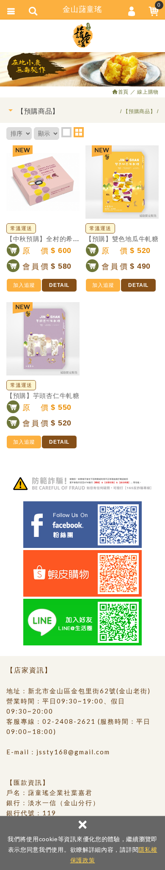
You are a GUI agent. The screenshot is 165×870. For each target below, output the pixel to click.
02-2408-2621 (69, 721)
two (79, 132)
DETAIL (59, 285)
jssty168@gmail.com (73, 752)
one (66, 132)
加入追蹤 (24, 285)
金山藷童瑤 (82, 35)
